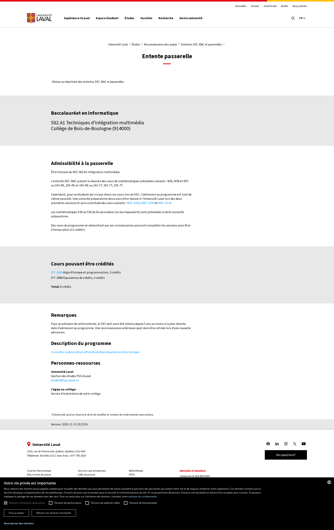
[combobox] (329, 482)
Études (129, 18)
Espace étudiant (107, 18)
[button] (19, 523)
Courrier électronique (39, 471)
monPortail (270, 6)
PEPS (132, 474)
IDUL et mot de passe (39, 474)
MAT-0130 (164, 203)
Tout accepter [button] (16, 513)
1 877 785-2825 (77, 455)
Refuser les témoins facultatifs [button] (53, 513)
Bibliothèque (136, 471)
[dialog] (167, 503)
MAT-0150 (133, 203)
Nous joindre (300, 6)
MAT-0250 (147, 203)
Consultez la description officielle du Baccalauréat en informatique (95, 352)
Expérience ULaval (77, 18)
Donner (255, 6)
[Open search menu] (293, 18)
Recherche (165, 18)
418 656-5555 (202, 476)
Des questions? (286, 455)
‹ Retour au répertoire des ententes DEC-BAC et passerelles (87, 82)
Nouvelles (240, 6)
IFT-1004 (57, 272)
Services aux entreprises (92, 471)
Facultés (146, 18)
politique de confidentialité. (142, 496)
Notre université (191, 18)
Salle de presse (86, 474)
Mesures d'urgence (193, 471)
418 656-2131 (47, 455)
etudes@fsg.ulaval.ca (65, 380)
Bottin (284, 6)
